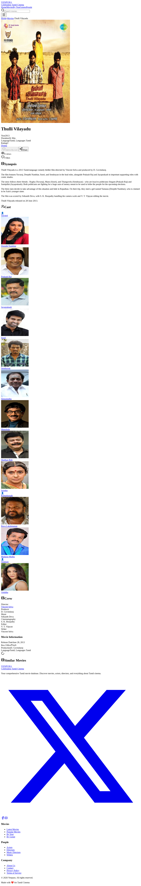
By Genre (11, 837)
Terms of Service (14, 873)
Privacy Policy (13, 870)
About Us (11, 865)
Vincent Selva (7, 607)
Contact (10, 868)
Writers (10, 855)
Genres (23, 7)
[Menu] (4, 15)
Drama (4, 145)
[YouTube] (6, 819)
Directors (11, 850)
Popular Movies (13, 832)
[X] (70, 815)
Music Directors (14, 852)
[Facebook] (2, 819)
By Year (16, 7)
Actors (9, 847)
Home (3, 7)
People (29, 7)
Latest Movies (13, 829)
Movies (9, 7)
